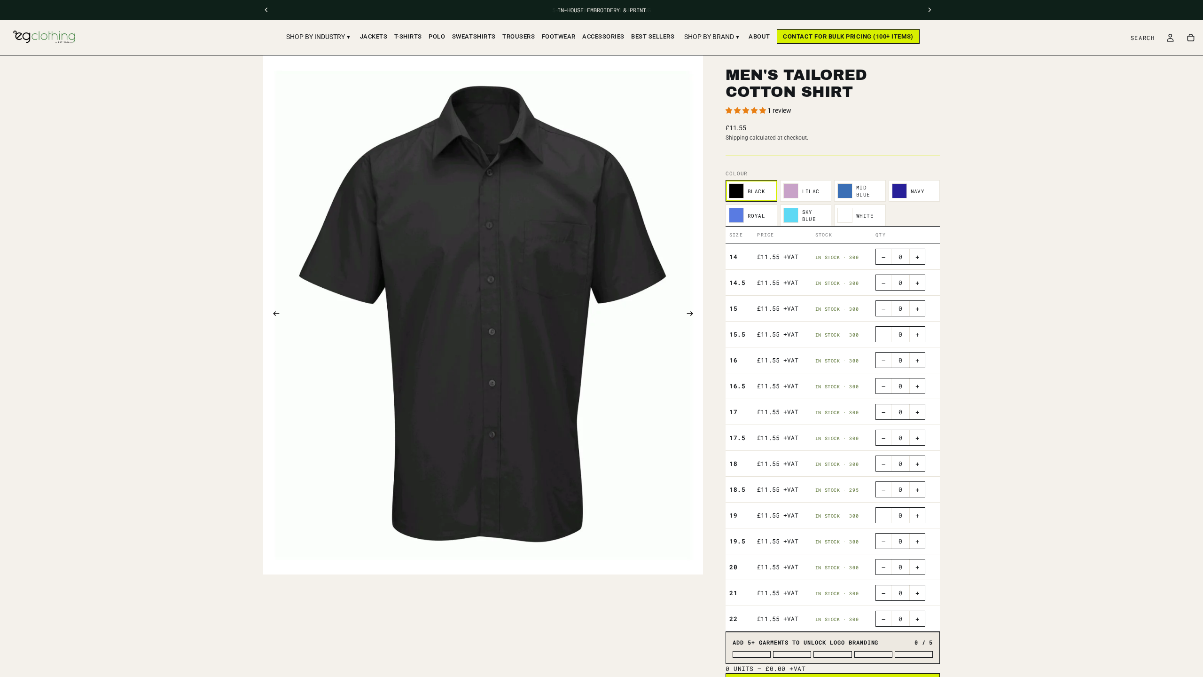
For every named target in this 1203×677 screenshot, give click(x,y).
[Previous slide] (273, 315)
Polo (437, 36)
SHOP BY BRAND (711, 36)
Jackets (374, 36)
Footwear (559, 36)
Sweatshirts (474, 36)
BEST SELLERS (652, 36)
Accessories (603, 36)
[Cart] (1190, 37)
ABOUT (759, 36)
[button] (746, 110)
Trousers (518, 36)
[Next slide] (692, 315)
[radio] (751, 191)
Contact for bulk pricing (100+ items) (848, 36)
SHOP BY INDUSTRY (318, 36)
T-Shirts (408, 36)
